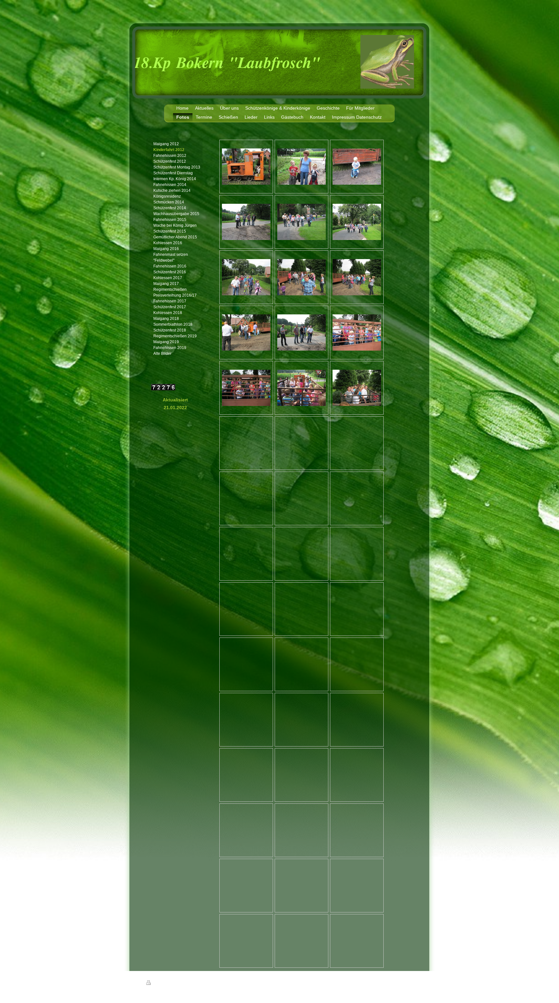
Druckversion (163, 984)
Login (409, 983)
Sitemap (183, 984)
